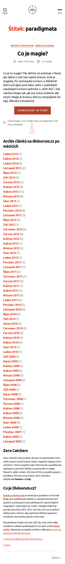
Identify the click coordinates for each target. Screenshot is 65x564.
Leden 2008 (10, 427)
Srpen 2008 (10, 394)
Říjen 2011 (9, 271)
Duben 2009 (10, 370)
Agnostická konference (17, 533)
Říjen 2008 (9, 384)
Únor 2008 (9, 422)
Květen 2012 (11, 238)
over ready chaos (30, 121)
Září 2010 (9, 318)
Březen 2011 (11, 295)
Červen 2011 (11, 281)
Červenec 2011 (13, 276)
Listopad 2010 (12, 309)
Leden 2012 (10, 257)
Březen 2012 (11, 248)
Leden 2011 (10, 300)
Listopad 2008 (12, 380)
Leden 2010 (10, 351)
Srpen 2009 (10, 361)
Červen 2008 (11, 403)
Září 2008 (9, 389)
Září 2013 (9, 177)
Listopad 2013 (12, 168)
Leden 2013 (10, 205)
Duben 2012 (10, 243)
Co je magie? (32, 53)
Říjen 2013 (9, 172)
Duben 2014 (10, 158)
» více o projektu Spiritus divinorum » (23, 539)
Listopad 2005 (12, 441)
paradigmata (46, 121)
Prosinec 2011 (12, 262)
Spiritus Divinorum (13, 495)
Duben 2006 (10, 436)
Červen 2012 (11, 234)
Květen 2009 (11, 366)
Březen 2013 (11, 196)
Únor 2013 (9, 201)
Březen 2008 (11, 417)
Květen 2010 (11, 337)
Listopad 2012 (12, 215)
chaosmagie (14, 121)
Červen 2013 (11, 182)
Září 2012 (9, 224)
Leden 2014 (10, 163)
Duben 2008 (10, 413)
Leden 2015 (10, 153)
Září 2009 (9, 356)
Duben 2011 (10, 290)
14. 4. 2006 (46, 61)
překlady (18, 124)
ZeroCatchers (44, 45)
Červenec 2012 (13, 229)
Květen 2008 (11, 408)
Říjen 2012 (9, 219)
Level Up (56, 529)
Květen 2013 (11, 186)
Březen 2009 (11, 375)
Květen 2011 (11, 285)
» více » (7, 545)
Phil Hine (29, 61)
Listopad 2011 (12, 267)
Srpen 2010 (10, 323)
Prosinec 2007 (12, 431)
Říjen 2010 (9, 314)
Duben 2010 (10, 342)
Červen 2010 (11, 333)
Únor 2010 (9, 347)
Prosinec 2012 (12, 210)
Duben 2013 (10, 191)
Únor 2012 (9, 252)
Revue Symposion (22, 45)
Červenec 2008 (13, 399)
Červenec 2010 (13, 328)
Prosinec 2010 (12, 304)
